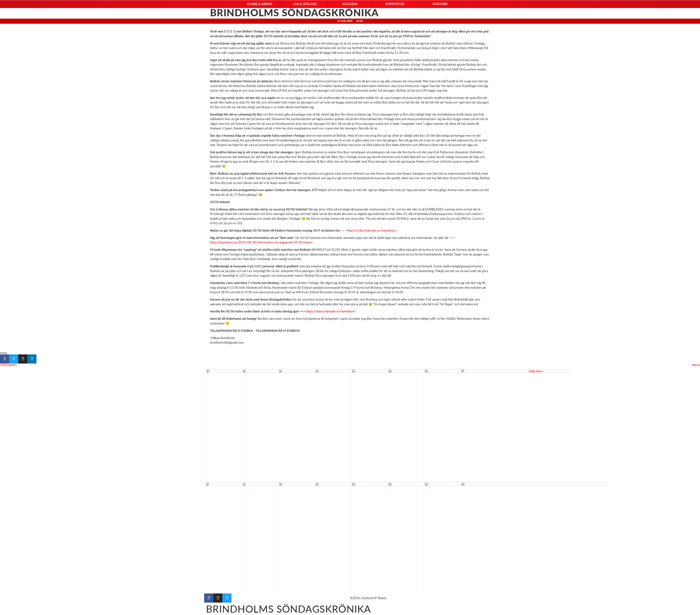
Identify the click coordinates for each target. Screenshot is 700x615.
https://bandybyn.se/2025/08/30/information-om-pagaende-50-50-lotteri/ (261, 242)
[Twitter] (227, 598)
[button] (259, 4)
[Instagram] (217, 598)
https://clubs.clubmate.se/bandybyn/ (372, 230)
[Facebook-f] (208, 598)
